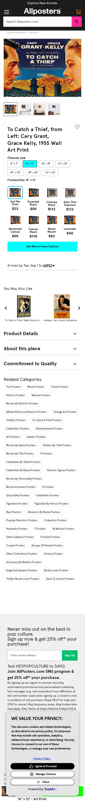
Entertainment (16, 33)
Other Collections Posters (21, 554)
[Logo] (42, 11)
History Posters (15, 395)
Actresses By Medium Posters (23, 562)
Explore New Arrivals (42, 3)
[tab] (14, 163)
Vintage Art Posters (65, 412)
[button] (42, 3)
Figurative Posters (17, 504)
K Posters (48, 487)
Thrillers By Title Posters (56, 445)
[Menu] (6, 12)
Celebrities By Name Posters (23, 470)
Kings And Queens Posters (21, 570)
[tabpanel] (42, 211)
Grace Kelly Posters (17, 495)
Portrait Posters (50, 537)
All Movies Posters (63, 529)
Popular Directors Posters (21, 520)
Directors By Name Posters (44, 512)
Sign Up (70, 655)
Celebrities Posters (17, 428)
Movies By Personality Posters (24, 479)
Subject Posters (36, 437)
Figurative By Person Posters (51, 504)
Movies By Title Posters (20, 453)
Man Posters (13, 512)
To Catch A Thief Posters (47, 420)
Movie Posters (35, 387)
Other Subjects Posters (20, 537)
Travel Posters (59, 387)
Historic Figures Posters (61, 470)
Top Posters (13, 387)
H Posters (46, 453)
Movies (34, 33)
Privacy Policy (42, 758)
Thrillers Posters (16, 420)
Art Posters (13, 437)
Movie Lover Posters (56, 570)
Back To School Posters (60, 579)
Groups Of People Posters (47, 545)
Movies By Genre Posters (21, 445)
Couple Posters (15, 545)
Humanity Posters (16, 529)
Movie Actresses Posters (20, 487)
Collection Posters (55, 520)
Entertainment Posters (49, 428)
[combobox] (37, 21)
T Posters (40, 529)
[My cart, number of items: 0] (78, 11)
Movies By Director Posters (22, 403)
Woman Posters (41, 395)
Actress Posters (53, 554)
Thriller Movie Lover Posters (22, 579)
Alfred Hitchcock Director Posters (26, 412)
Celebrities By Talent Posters (23, 462)
